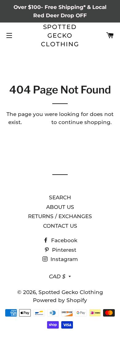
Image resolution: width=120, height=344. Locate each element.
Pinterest (63, 250)
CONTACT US (60, 226)
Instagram (63, 259)
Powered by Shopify (60, 300)
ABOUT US (60, 207)
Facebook (63, 240)
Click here (36, 122)
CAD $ (57, 276)
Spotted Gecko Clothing (60, 35)
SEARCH (60, 197)
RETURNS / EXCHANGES (60, 216)
